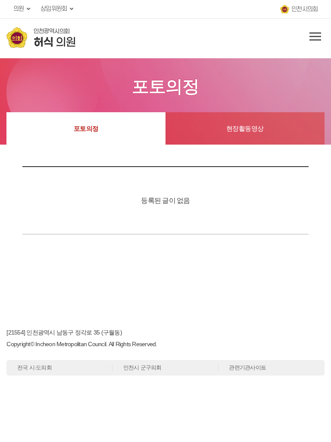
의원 (18, 9)
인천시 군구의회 (142, 367)
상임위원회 (54, 9)
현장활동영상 (245, 128)
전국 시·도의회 (34, 367)
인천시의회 (304, 9)
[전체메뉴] (314, 38)
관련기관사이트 (247, 367)
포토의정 (86, 128)
